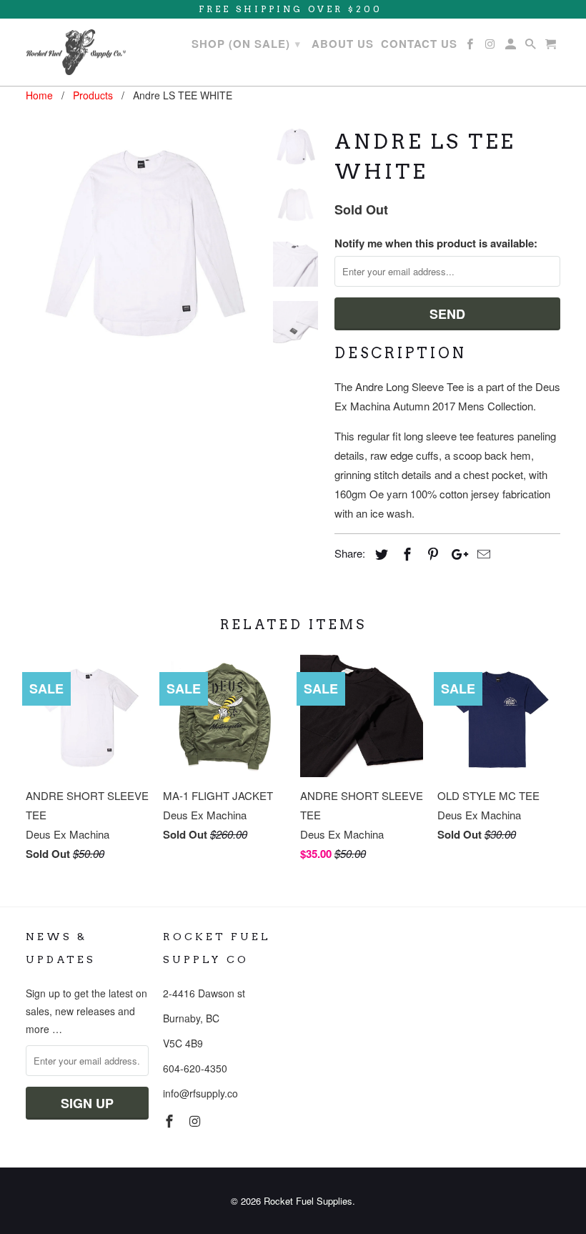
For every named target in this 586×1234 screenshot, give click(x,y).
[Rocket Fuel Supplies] (76, 52)
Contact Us (419, 44)
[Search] (531, 46)
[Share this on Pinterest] (430, 553)
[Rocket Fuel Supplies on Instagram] (196, 1120)
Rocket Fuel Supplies (308, 1201)
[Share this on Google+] (456, 553)
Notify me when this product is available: (435, 243)
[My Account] (511, 46)
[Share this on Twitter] (379, 553)
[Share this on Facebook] (405, 553)
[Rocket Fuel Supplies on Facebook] (171, 1120)
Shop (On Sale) (246, 43)
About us (343, 44)
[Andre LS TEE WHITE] (144, 242)
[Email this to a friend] (481, 553)
